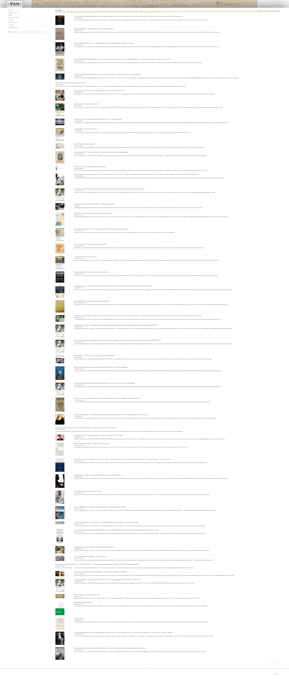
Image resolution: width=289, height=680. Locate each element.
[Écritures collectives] (59, 623)
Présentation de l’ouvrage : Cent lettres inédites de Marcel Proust (90, 166)
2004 (72, 12)
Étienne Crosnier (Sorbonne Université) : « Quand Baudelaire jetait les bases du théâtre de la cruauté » (99, 90)
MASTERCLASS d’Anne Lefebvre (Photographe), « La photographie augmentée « (94, 204)
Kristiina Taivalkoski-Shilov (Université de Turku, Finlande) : (123, 632)
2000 (56, 12)
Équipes (10, 15)
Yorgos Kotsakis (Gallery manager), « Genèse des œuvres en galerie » (91, 272)
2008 (87, 12)
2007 (83, 12)
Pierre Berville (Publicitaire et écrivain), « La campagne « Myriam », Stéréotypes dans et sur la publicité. (100, 507)
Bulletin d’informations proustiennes (83, 602)
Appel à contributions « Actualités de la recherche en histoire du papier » (92, 301)
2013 (106, 12)
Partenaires (11, 25)
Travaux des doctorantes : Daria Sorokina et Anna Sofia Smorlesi (90, 244)
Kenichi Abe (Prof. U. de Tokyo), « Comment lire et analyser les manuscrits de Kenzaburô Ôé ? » (98, 475)
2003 (68, 12)
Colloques (272, 10)
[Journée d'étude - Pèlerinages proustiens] (59, 146)
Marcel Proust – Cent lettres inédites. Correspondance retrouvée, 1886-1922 (93, 213)
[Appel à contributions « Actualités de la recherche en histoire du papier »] (59, 306)
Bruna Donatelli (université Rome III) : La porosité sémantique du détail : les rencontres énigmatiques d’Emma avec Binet (85, 427)
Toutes (277, 10)
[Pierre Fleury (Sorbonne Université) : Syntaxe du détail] (59, 496)
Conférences (259, 10)
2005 (76, 12)
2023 (145, 12)
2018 (125, 12)
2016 (118, 12)
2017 (122, 12)
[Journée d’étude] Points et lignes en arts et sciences (86, 594)
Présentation (11, 10)
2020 (133, 12)
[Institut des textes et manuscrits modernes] (144, 4)
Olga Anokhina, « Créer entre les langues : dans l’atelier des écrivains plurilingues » (94, 355)
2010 (95, 12)
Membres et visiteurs (13, 12)
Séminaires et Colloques (14, 17)
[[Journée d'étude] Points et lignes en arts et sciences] (59, 596)
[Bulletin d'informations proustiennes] (59, 608)
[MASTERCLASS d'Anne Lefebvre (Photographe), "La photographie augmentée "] (59, 206)
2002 (64, 12)
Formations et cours (13, 22)
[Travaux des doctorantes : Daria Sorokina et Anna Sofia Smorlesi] (59, 248)
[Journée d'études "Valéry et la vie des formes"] (59, 134)
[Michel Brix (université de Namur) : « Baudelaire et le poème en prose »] (59, 449)
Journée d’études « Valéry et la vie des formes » (86, 128)
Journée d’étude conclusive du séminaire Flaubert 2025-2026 (70, 82)
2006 (79, 12)
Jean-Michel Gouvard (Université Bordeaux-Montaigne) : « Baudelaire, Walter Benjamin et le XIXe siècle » (100, 571)
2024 (149, 12)
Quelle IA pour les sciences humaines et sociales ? (86, 103)
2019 (129, 12)
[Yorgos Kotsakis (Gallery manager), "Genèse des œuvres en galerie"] (59, 277)
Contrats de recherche (13, 27)
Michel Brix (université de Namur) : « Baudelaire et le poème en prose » (92, 443)
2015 (114, 12)
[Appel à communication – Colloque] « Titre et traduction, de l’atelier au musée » (94, 28)
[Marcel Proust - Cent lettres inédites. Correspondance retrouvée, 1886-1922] (59, 219)
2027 (160, 12)
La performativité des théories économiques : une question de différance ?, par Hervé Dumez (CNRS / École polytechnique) (104, 383)
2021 (137, 12)
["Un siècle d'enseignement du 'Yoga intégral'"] (59, 262)
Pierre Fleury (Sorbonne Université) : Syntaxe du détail (87, 491)
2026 (156, 12)
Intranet (276, 674)
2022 (141, 12)
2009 (91, 12)
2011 (99, 12)
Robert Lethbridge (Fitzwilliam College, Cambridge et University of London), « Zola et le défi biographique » (101, 367)
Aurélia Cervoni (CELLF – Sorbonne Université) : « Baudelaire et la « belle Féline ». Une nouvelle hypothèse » (101, 152)
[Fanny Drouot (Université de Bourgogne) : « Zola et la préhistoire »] (59, 558)
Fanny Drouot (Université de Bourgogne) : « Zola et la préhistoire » (90, 556)
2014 (110, 12)
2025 (152, 12)
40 (277, 662)
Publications (11, 20)
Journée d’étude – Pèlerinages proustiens (84, 144)
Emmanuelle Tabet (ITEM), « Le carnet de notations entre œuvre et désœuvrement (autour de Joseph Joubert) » (101, 229)
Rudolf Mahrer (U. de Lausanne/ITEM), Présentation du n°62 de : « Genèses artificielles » (98, 119)
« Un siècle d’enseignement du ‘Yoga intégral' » (85, 256)
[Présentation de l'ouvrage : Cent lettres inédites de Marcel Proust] (59, 168)
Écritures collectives (79, 618)
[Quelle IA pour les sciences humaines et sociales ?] (59, 109)
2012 (102, 12)
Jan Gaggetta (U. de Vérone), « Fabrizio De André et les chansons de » (94, 547)
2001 (60, 12)
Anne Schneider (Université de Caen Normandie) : (98, 435)
